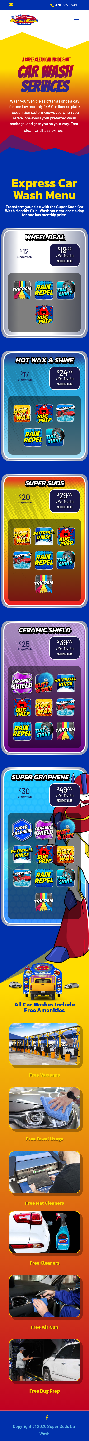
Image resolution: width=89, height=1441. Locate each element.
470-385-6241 (65, 5)
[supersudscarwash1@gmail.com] (11, 5)
